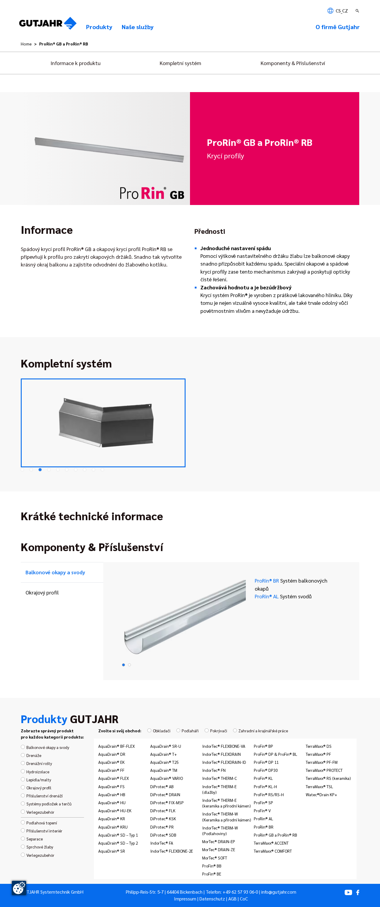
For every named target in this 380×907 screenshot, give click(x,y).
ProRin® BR (291, 584)
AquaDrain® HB (111, 794)
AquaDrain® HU (112, 802)
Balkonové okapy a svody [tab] (55, 572)
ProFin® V (262, 810)
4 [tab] (49, 470)
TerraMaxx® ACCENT (271, 843)
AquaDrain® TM (163, 770)
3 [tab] (40, 470)
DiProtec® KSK (163, 818)
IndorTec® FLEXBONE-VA (223, 746)
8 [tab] (85, 470)
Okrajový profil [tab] (42, 592)
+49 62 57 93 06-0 (240, 892)
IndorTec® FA (161, 843)
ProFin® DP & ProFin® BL (275, 754)
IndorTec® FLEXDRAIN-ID (224, 762)
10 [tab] (102, 470)
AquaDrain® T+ (163, 754)
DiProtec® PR (162, 826)
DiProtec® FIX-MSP (167, 802)
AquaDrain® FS (111, 786)
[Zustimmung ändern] (19, 888)
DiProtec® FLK (162, 810)
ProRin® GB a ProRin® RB (275, 834)
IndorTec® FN (214, 770)
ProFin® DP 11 (266, 762)
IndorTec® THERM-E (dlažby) (219, 789)
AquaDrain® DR (111, 754)
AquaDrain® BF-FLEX (116, 746)
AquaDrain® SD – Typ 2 (118, 843)
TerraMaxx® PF (318, 754)
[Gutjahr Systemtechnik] (48, 25)
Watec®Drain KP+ (321, 794)
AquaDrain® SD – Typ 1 (118, 834)
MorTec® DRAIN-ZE (218, 849)
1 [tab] (22, 470)
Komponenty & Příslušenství (293, 62)
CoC (244, 899)
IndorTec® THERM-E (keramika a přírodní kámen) (226, 802)
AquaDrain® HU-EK (115, 810)
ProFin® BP (263, 746)
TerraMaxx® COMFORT (273, 851)
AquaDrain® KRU (113, 826)
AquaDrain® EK (111, 762)
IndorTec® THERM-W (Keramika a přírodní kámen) (226, 816)
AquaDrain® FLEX (113, 778)
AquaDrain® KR (111, 818)
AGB (232, 899)
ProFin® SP (263, 802)
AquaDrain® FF (111, 770)
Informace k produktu (75, 62)
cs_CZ (341, 10)
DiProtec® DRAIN (165, 794)
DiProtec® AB (162, 786)
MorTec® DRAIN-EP (218, 841)
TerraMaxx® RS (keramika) (328, 778)
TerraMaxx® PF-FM (322, 762)
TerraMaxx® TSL (319, 786)
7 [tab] (76, 470)
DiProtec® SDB (163, 834)
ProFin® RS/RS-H (269, 794)
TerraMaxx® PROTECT (324, 770)
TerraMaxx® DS (319, 746)
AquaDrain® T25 (164, 762)
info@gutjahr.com (278, 892)
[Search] (358, 11)
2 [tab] (31, 470)
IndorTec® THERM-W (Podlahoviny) (220, 830)
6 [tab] (67, 470)
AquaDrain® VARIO (166, 778)
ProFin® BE (211, 873)
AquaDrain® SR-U (165, 746)
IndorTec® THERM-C (219, 778)
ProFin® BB (211, 865)
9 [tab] (93, 470)
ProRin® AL (283, 596)
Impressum (185, 899)
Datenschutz (212, 899)
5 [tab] (58, 470)
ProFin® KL (263, 778)
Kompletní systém (180, 62)
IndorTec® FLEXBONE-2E (171, 851)
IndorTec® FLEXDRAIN (221, 754)
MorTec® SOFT (214, 857)
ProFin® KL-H (265, 786)
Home (26, 43)
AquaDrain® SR (111, 851)
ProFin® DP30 (266, 770)
